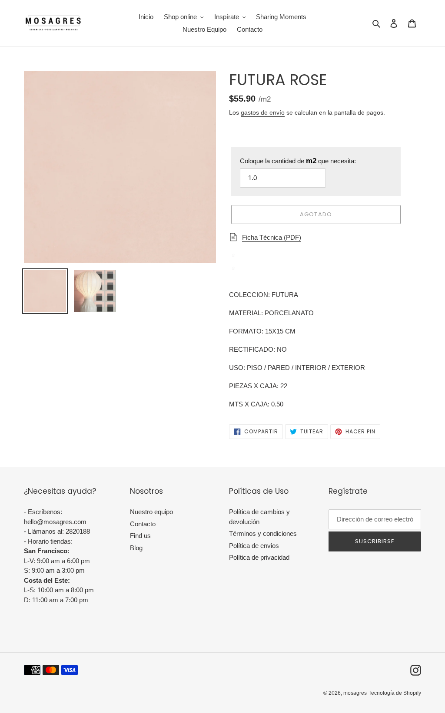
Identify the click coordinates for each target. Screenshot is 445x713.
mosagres (355, 693)
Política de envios (254, 545)
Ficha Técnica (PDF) (271, 237)
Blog (136, 547)
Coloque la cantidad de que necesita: (298, 161)
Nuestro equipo (151, 511)
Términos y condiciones (263, 533)
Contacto (143, 524)
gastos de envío (263, 112)
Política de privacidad (259, 557)
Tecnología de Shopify (395, 693)
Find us (140, 535)
